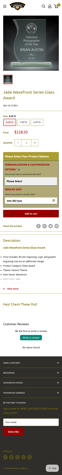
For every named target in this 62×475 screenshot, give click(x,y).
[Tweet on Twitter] (50, 226)
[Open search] (43, 6)
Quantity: (8, 142)
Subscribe (13, 431)
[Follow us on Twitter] (11, 457)
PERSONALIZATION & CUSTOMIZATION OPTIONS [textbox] (27, 169)
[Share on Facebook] (38, 226)
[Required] (19, 169)
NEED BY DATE (20, 192)
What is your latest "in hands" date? (20, 194)
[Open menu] (4, 6)
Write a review (31, 337)
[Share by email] (56, 226)
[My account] (49, 6)
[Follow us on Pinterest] (23, 457)
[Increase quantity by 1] (34, 142)
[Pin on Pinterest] (44, 226)
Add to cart (31, 213)
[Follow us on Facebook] (5, 457)
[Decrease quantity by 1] (18, 142)
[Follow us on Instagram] (17, 457)
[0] (56, 6)
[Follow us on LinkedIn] (29, 457)
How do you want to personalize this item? (23, 174)
